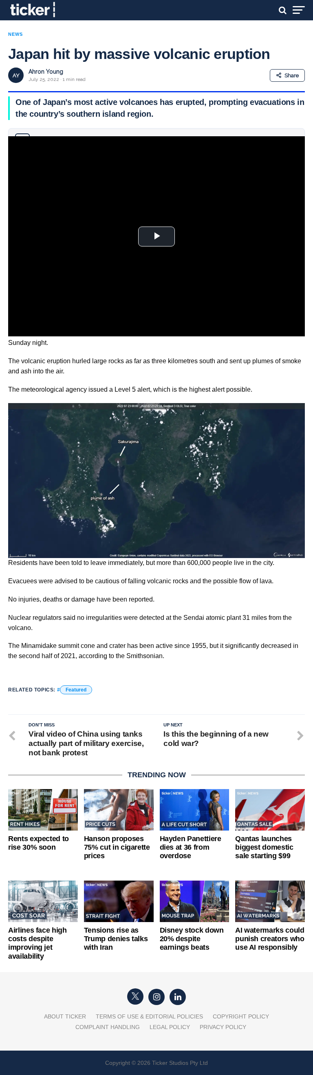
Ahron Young (46, 71)
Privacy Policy (223, 1027)
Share (291, 75)
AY (16, 75)
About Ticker (65, 1016)
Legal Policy (170, 1027)
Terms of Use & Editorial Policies (149, 1016)
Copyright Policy (241, 1016)
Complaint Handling (107, 1027)
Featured (76, 690)
